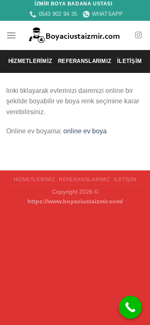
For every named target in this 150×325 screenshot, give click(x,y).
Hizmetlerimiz (30, 61)
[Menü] (11, 35)
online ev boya (85, 131)
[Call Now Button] (130, 307)
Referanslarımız (84, 61)
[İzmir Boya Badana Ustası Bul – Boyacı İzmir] (75, 35)
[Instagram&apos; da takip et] (138, 35)
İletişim (129, 61)
